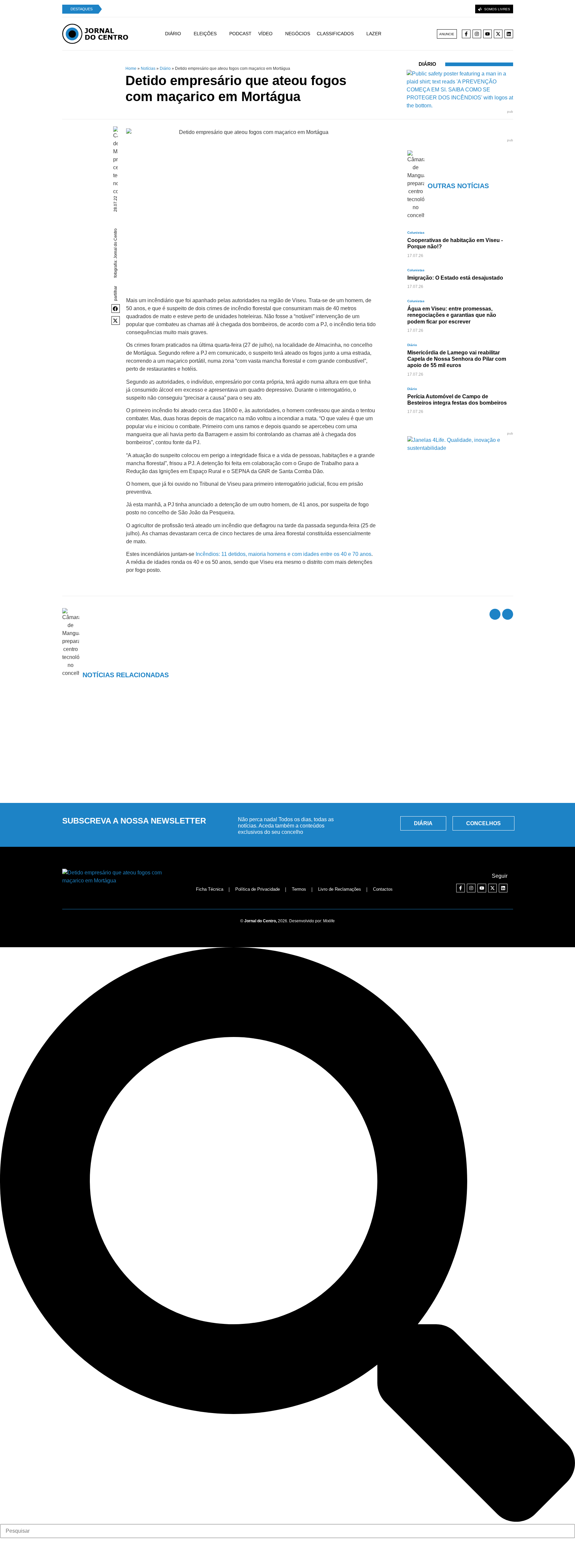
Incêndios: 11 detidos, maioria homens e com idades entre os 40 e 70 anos (283, 554)
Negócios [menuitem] (297, 33)
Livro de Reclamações (339, 889)
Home (130, 68)
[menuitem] (179, 34)
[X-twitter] (498, 34)
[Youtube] (487, 34)
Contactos (383, 889)
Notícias (148, 68)
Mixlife (329, 921)
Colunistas (416, 232)
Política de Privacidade (257, 889)
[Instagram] (477, 34)
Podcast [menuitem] (240, 33)
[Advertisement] (287, 747)
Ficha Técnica (209, 889)
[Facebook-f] (466, 34)
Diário (165, 68)
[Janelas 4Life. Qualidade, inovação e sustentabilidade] (460, 448)
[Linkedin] (508, 34)
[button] (115, 308)
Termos (299, 889)
